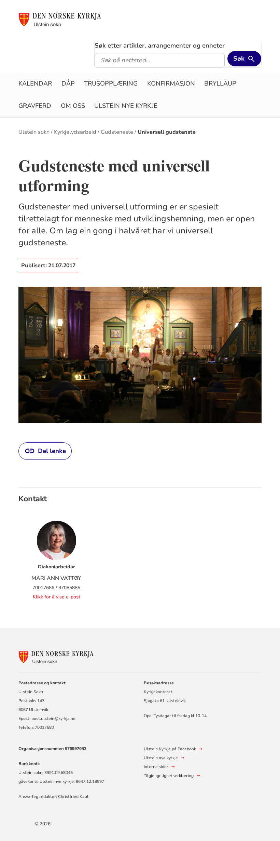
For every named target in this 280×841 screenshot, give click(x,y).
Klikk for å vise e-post (56, 597)
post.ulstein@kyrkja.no (53, 718)
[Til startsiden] (59, 19)
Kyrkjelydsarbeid (75, 132)
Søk (238, 58)
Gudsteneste (117, 132)
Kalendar (35, 83)
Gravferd (34, 106)
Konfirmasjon (171, 83)
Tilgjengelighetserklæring (169, 775)
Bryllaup (220, 83)
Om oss (73, 106)
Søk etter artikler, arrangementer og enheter (160, 45)
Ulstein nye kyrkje (125, 106)
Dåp (68, 83)
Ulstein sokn (34, 132)
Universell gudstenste (167, 132)
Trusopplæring (111, 83)
